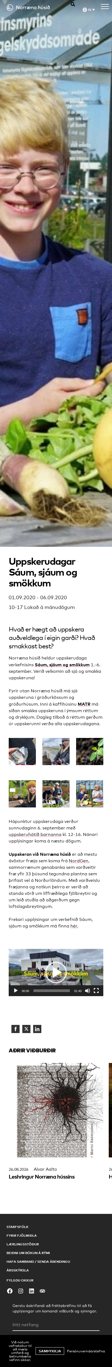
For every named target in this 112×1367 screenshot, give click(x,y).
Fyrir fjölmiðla (22, 1235)
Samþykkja (50, 1351)
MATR (84, 704)
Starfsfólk (18, 1227)
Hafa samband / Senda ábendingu (38, 1261)
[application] (56, 972)
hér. (74, 926)
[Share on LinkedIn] (37, 1029)
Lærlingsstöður (23, 1244)
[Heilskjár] (96, 990)
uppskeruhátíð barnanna (35, 834)
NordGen (78, 860)
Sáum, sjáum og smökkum (62, 664)
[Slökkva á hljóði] (87, 990)
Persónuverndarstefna (86, 1351)
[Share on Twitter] (26, 1029)
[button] (56, 972)
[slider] (51, 990)
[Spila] (15, 990)
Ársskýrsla (18, 1270)
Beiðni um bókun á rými (28, 1253)
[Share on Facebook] (15, 1029)
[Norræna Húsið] (33, 7)
